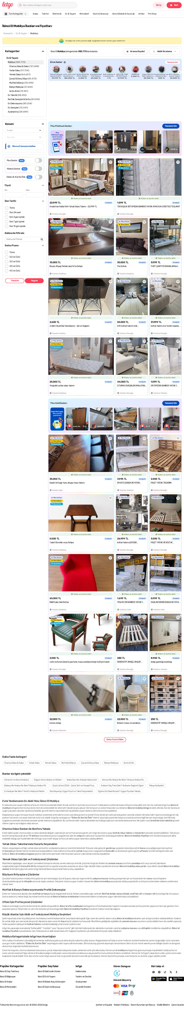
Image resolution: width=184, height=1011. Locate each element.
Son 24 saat (15, 212)
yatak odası (33, 848)
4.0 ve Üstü (14, 266)
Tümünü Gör (172, 62)
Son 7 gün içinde (16, 221)
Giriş (158, 5)
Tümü (12, 208)
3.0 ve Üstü (14, 257)
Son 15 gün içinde (17, 226)
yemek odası (65, 863)
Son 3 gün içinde (17, 217)
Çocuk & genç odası (67, 878)
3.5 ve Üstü (14, 261)
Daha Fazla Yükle (115, 739)
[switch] (38, 160)
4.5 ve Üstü (14, 271)
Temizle (15, 280)
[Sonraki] (180, 72)
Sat (176, 5)
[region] (115, 72)
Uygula (34, 280)
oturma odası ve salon (29, 833)
